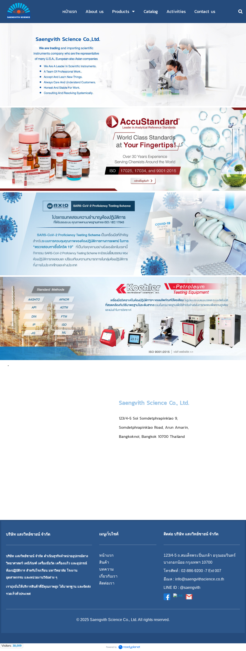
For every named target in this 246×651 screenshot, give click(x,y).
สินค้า (104, 562)
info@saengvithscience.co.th (199, 579)
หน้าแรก (106, 555)
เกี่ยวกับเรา (108, 576)
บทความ (106, 569)
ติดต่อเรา (106, 583)
